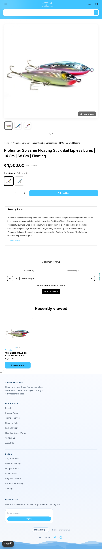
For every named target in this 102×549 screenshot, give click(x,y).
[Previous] (9, 71)
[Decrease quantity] (7, 193)
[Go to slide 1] (8, 126)
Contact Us (10, 437)
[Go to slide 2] (18, 126)
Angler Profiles (12, 458)
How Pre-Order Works (15, 432)
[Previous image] (8, 333)
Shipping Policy (12, 423)
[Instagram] (61, 537)
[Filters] (17, 278)
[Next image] (27, 333)
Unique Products (13, 468)
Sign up (29, 519)
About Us (9, 442)
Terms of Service (12, 417)
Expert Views (11, 473)
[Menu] (5, 4)
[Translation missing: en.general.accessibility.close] (1, 372)
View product (17, 365)
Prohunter (8, 350)
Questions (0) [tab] (73, 271)
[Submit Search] (96, 12)
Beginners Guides (13, 478)
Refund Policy (11, 427)
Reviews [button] (100, 277)
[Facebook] (55, 537)
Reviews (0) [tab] (29, 271)
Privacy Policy (11, 413)
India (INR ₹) (39, 530)
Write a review (51, 291)
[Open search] (10, 278)
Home (6, 143)
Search (8, 407)
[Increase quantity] (24, 193)
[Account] (89, 4)
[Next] (92, 71)
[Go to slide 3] (27, 126)
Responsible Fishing (14, 483)
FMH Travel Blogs (13, 463)
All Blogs (9, 488)
